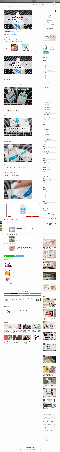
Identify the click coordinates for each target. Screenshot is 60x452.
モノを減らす (47, 156)
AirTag (49, 415)
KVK (44, 418)
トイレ (46, 87)
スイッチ (46, 100)
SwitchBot (49, 418)
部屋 (46, 77)
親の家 (46, 92)
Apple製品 (44, 417)
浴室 (48, 428)
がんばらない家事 (52, 45)
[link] (14, 310)
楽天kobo (54, 48)
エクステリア (47, 102)
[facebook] (44, 2)
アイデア (46, 127)
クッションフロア (45, 420)
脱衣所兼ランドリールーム (49, 85)
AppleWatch (52, 415)
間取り (46, 68)
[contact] (54, 2)
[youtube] (51, 2)
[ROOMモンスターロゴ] (9, 267)
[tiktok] (47, 2)
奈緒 (8, 314)
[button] (7, 293)
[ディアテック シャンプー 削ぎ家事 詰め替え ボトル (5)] (18, 74)
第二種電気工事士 (47, 169)
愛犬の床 (51, 427)
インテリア (47, 72)
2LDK (45, 203)
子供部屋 (44, 427)
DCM (50, 417)
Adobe (44, 415)
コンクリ (50, 420)
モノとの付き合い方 (47, 162)
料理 (45, 192)
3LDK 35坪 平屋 (47, 94)
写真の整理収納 (47, 174)
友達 (52, 425)
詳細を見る (33, 0)
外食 (45, 191)
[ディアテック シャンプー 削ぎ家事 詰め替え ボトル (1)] (18, 105)
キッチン (46, 80)
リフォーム (54, 424)
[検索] (55, 2)
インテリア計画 (47, 112)
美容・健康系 (8, 31)
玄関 (46, 141)
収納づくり (47, 99)
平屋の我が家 (46, 129)
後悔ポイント (46, 114)
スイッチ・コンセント (48, 70)
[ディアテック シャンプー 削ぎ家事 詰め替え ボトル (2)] (18, 136)
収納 (45, 124)
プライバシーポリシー (39, 449)
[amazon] (52, 2)
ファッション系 (47, 178)
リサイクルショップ (49, 424)
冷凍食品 (49, 425)
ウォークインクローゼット (49, 139)
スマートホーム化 (47, 117)
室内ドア (48, 427)
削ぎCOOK (47, 196)
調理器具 (46, 194)
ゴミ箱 (53, 420)
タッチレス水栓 (51, 421)
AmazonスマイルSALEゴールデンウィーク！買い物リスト (13, 41)
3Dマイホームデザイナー (49, 414)
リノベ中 (46, 90)
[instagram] (46, 2)
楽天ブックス (51, 48)
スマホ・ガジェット (47, 180)
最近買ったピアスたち (7, 37)
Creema (48, 417)
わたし (46, 210)
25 (47, 223)
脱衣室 (46, 131)
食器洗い (52, 430)
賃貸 (45, 201)
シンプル (46, 153)
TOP (18, 449)
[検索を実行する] (55, 11)
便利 (45, 171)
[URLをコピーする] (1, 230)
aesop (47, 415)
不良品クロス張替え (48, 107)
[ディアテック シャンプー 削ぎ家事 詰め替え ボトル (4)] (18, 198)
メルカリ (44, 424)
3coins (44, 414)
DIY (45, 148)
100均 (54, 414)
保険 (46, 425)
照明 (46, 95)
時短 (43, 428)
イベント (46, 208)
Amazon (51, 49)
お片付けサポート (26, 449)
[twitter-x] (45, 2)
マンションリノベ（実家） (48, 63)
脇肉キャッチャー (47, 430)
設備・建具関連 (47, 104)
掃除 (45, 144)
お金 (45, 185)
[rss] (53, 2)
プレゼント (46, 173)
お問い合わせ (34, 449)
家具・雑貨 (46, 151)
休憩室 (30, 449)
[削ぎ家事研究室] (4, 4)
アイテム (46, 126)
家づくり (46, 62)
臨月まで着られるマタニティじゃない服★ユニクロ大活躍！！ (14, 39)
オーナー (46, 206)
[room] (49, 2)
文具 (54, 427)
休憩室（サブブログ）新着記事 (11, 34)
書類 (46, 428)
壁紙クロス (47, 75)
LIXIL (46, 418)
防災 (45, 187)
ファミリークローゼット (48, 82)
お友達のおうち (46, 165)
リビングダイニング (48, 134)
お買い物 (46, 182)
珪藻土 (54, 428)
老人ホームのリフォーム (48, 122)
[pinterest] (50, 2)
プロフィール (50, 28)
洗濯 (45, 158)
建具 (46, 67)
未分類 (46, 60)
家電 (45, 160)
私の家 (46, 65)
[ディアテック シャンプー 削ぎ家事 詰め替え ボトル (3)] (18, 161)
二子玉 (44, 425)
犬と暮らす (46, 167)
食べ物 (46, 189)
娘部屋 (55, 425)
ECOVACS (53, 417)
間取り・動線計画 (47, 109)
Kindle (53, 49)
